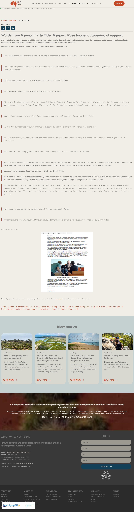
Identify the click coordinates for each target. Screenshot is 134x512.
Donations (116, 494)
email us (59, 299)
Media (70, 496)
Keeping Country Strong (75, 501)
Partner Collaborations (30, 496)
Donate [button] (120, 3)
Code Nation (13, 466)
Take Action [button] (96, 3)
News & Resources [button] (80, 3)
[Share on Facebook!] (8, 28)
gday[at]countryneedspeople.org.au (18, 452)
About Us (4, 494)
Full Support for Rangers (98, 494)
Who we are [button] (38, 3)
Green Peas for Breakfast (24, 463)
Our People (4, 499)
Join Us (93, 499)
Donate (93, 501)
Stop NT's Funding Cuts (98, 496)
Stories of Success (51, 499)
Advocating (27, 494)
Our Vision (4, 496)
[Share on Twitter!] (3, 28)
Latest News (72, 494)
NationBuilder (25, 466)
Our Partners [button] (65, 3)
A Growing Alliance (51, 494)
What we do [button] (51, 3)
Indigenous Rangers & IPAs (32, 499)
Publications (71, 499)
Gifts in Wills (116, 496)
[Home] (16, 3)
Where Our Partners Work (53, 496)
